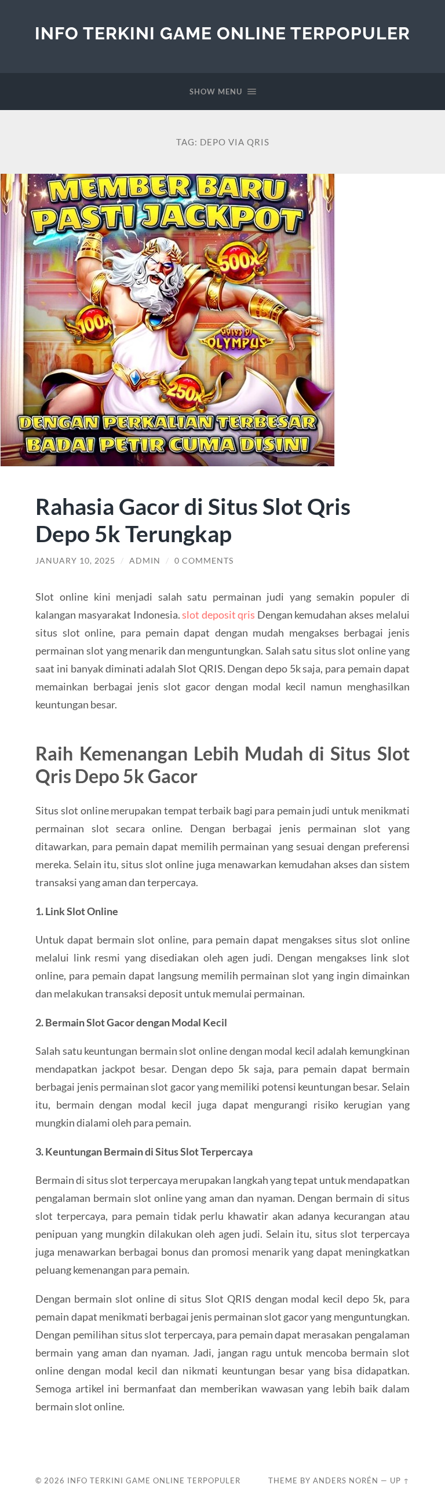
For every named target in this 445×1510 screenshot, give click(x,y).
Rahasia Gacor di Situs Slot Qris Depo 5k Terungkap (193, 519)
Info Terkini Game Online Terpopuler (222, 33)
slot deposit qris (218, 614)
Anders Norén (345, 1480)
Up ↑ (400, 1480)
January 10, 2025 (75, 560)
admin (145, 560)
